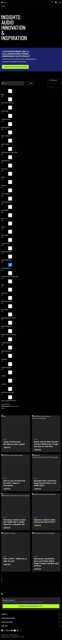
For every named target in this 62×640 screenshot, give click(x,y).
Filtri (30, 83)
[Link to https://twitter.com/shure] (4, 630)
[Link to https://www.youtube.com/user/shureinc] (15, 631)
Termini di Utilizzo (15, 636)
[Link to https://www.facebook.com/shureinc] (2, 630)
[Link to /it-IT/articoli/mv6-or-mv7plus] (15, 552)
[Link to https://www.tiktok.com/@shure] (17, 630)
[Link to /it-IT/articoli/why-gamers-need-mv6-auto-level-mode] (46, 552)
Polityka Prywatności (5, 636)
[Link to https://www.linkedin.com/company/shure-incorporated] (9, 630)
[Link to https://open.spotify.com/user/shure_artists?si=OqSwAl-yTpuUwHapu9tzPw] (12, 630)
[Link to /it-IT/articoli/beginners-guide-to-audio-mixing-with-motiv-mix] (46, 511)
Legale (22, 636)
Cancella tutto (5, 404)
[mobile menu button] (60, 2)
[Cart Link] (56, 2)
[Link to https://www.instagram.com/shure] (7, 630)
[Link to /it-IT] (4, 2)
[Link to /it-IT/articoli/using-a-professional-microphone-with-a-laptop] (15, 433)
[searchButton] (53, 2)
